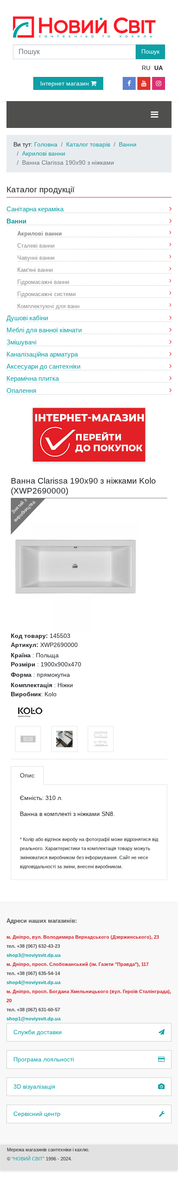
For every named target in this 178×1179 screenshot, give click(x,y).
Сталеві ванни (35, 245)
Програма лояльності (43, 1059)
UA (158, 67)
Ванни (16, 221)
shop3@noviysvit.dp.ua (33, 955)
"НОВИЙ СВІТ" (29, 1158)
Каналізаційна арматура (42, 354)
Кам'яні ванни (35, 269)
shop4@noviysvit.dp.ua (33, 982)
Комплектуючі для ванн (48, 306)
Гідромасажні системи (46, 294)
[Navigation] (154, 114)
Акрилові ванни (39, 233)
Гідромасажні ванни (43, 281)
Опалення (21, 390)
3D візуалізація (34, 1086)
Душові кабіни (27, 318)
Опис (27, 775)
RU (146, 67)
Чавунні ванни (35, 257)
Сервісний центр (36, 1113)
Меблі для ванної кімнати (44, 330)
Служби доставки (37, 1032)
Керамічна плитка (32, 378)
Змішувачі (21, 342)
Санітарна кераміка (35, 209)
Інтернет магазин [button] (65, 83)
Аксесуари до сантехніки (43, 366)
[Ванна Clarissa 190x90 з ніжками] (75, 566)
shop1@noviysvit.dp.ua (33, 1018)
